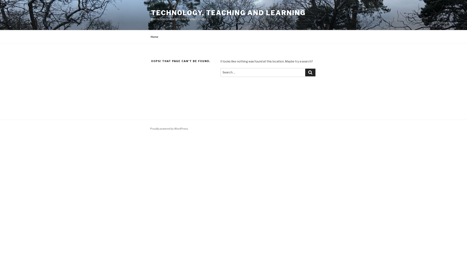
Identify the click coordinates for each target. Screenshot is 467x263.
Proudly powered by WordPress (169, 128)
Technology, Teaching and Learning (228, 13)
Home (154, 36)
